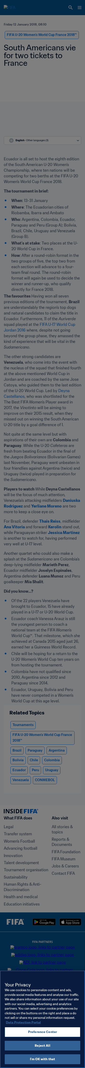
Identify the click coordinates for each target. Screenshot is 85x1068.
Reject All (42, 1046)
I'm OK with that (42, 1059)
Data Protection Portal (23, 1022)
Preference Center (42, 1032)
